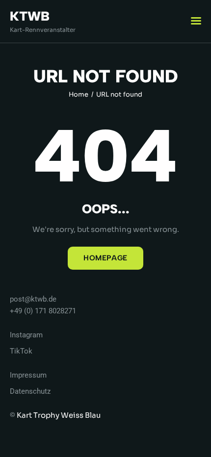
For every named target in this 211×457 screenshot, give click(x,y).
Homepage (105, 258)
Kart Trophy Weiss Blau (59, 415)
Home (78, 94)
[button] (196, 21)
